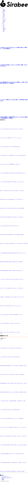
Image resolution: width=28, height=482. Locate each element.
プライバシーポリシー (4, 476)
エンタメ (4, 18)
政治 (3, 13)
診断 (3, 31)
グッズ (4, 26)
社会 (3, 12)
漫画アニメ (4, 21)
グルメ (4, 24)
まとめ (4, 15)
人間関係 (4, 29)
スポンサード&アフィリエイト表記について (7, 477)
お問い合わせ (3, 478)
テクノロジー (4, 28)
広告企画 (4, 11)
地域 (3, 16)
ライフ (4, 30)
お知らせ (4, 10)
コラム (4, 20)
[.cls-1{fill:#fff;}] (14, 6)
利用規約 (3, 475)
